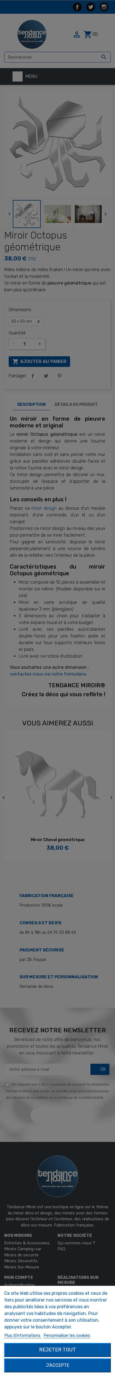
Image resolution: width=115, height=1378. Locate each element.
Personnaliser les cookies (67, 1335)
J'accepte (57, 1365)
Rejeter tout (57, 1350)
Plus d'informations (23, 1335)
